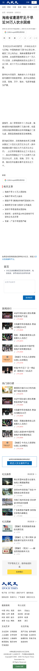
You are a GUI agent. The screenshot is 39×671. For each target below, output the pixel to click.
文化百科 (5, 631)
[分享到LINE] (9, 38)
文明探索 (13, 631)
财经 (8, 617)
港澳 (12, 614)
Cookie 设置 (19, 666)
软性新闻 (10, 12)
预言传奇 (13, 642)
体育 (3, 621)
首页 (4, 7)
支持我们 (19, 572)
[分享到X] (15, 38)
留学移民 (32, 631)
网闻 (12, 621)
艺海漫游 (5, 645)
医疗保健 (24, 635)
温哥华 (20, 617)
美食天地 (32, 638)
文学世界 (13, 635)
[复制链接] (20, 38)
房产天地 (24, 631)
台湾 (35, 7)
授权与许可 (20, 593)
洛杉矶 (20, 614)
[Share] (15, 319)
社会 (8, 621)
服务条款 (29, 593)
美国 (19, 7)
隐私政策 (5, 597)
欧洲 (26, 617)
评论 (30, 7)
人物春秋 (13, 638)
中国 (14, 7)
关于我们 (11, 593)
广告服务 (21, 597)
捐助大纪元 (30, 597)
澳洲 (19, 621)
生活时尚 (32, 635)
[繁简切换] (35, 38)
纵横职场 (24, 638)
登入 (34, 2)
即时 (9, 7)
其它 (26, 621)
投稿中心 (13, 597)
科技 (3, 617)
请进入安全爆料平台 (19, 463)
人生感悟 (5, 635)
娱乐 (12, 617)
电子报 (4, 593)
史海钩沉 (5, 638)
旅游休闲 (24, 642)
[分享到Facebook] (4, 38)
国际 (24, 7)
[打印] (25, 38)
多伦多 (27, 614)
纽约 (19, 610)
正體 (27, 2)
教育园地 (5, 642)
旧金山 (27, 610)
